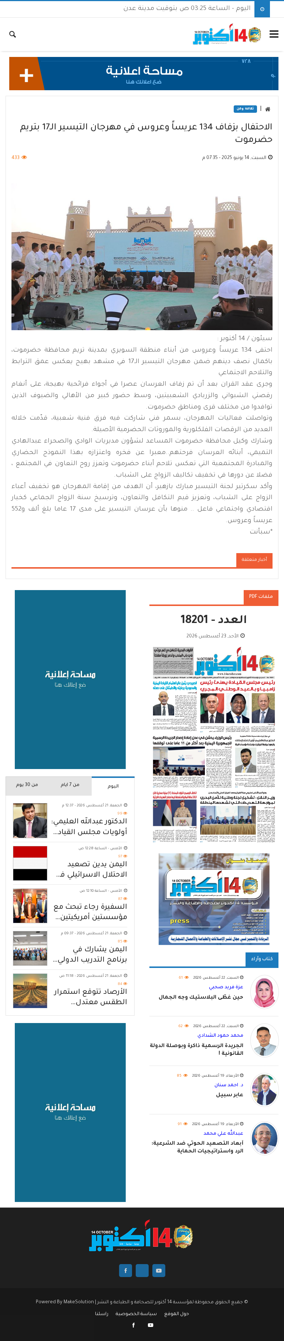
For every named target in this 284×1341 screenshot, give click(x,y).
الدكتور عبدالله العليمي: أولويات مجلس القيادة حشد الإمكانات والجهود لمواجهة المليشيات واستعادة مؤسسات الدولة (89, 828)
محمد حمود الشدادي (220, 1036)
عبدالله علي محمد (223, 1134)
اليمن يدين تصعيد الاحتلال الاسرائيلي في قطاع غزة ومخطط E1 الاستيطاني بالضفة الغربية (91, 871)
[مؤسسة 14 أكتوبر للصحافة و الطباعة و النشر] (228, 34)
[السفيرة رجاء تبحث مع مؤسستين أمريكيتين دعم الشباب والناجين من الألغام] (30, 906)
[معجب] (134, 1326)
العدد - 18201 (214, 621)
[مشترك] (150, 1326)
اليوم (113, 786)
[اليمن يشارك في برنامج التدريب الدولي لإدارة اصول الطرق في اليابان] (30, 948)
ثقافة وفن (245, 109)
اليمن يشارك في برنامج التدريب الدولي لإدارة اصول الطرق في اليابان (90, 956)
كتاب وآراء (262, 959)
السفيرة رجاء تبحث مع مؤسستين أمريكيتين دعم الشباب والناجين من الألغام (90, 913)
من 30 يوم (27, 785)
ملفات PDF (261, 597)
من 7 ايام (70, 785)
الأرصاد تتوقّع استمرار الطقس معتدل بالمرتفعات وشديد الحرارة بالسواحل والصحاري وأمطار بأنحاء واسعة (90, 998)
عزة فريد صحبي (226, 987)
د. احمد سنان (228, 1085)
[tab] (113, 786)
